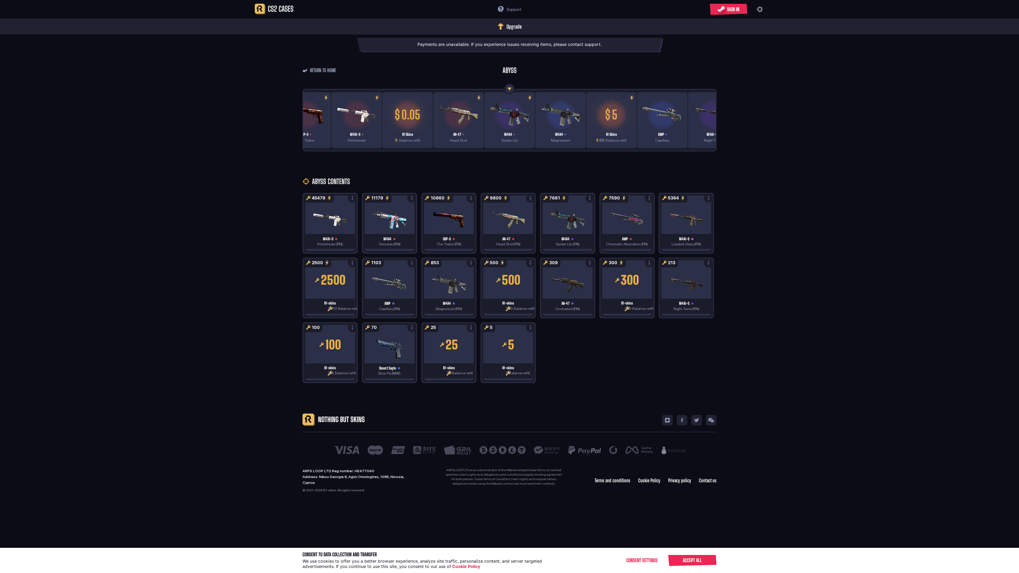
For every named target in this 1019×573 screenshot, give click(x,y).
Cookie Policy (649, 480)
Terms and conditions (612, 480)
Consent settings (642, 560)
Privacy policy (679, 480)
